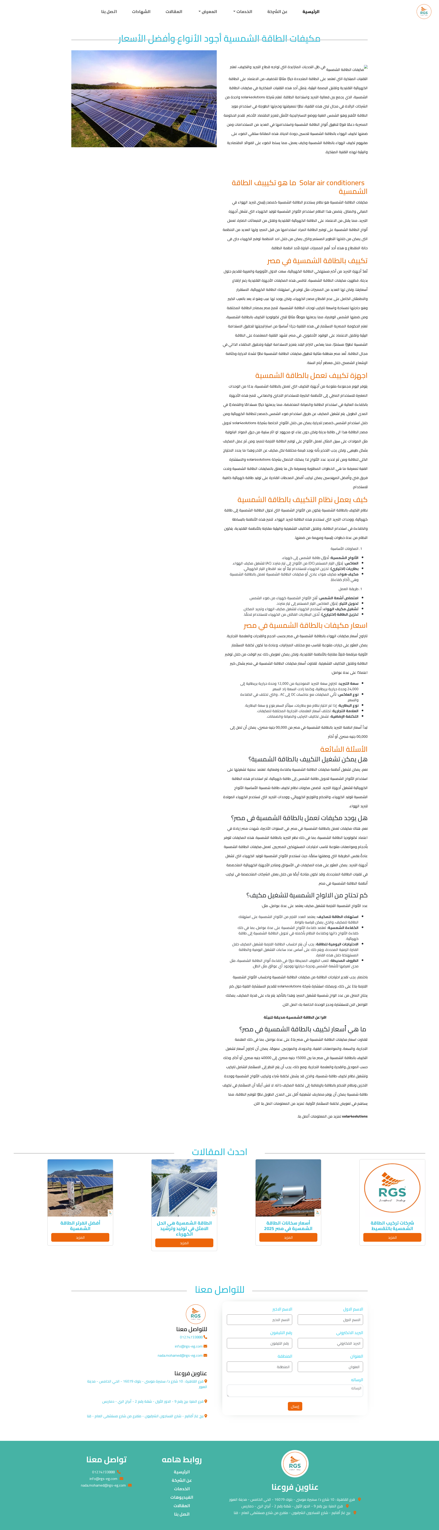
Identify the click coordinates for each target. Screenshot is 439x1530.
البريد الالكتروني (349, 1332)
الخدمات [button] (244, 11)
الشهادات (141, 11)
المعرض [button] (209, 11)
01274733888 (191, 1337)
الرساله (357, 1380)
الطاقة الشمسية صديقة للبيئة (289, 1017)
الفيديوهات (181, 1497)
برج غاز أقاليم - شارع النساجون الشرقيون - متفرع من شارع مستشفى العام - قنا (292, 1512)
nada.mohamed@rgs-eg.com (180, 1355)
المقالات (174, 11)
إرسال (295, 1406)
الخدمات (182, 1489)
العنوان (356, 1356)
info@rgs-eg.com (189, 1346)
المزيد (392, 1237)
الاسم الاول (353, 1309)
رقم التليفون (281, 1332)
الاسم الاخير (282, 1309)
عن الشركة (277, 11)
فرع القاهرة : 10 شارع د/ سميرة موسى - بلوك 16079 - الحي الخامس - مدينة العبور (292, 1499)
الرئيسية (310, 11)
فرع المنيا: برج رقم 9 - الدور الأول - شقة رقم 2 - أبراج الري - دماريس (292, 1506)
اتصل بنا (109, 11)
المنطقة (285, 1356)
